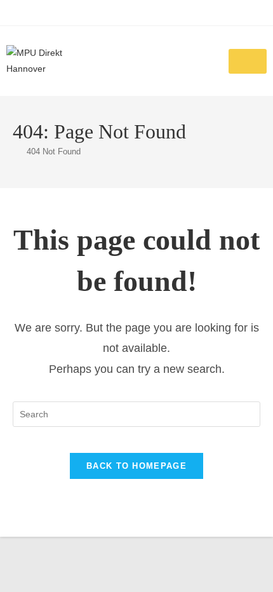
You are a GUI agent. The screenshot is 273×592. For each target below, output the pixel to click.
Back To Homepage (136, 466)
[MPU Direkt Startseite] (54, 61)
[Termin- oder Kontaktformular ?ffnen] (248, 61)
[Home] (16, 151)
